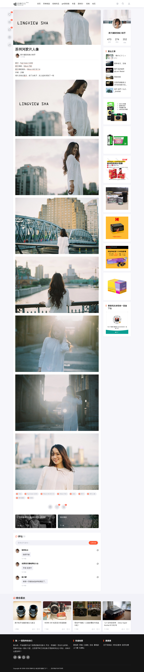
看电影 (96, 645)
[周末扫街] (117, 76)
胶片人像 (92, 494)
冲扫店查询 (117, 645)
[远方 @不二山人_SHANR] (117, 90)
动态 (94, 4)
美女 (73, 494)
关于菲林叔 (107, 645)
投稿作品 (55, 4)
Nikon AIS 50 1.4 (33, 69)
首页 (39, 4)
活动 (91, 645)
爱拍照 (75, 645)
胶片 (17, 63)
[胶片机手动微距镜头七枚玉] (27, 610)
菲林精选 (46, 4)
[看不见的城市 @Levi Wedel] (117, 70)
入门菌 (75, 648)
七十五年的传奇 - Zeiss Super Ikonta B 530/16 (115, 624)
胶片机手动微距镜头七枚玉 (25, 623)
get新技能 (65, 4)
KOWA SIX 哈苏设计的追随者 (56, 623)
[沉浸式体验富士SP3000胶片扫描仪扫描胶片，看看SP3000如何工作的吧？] (117, 83)
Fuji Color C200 (26, 63)
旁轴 (81, 645)
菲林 (31, 498)
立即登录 (93, 543)
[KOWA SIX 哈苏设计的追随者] (57, 610)
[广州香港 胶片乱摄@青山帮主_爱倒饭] (35, 521)
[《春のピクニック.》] (117, 56)
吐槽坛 (81, 648)
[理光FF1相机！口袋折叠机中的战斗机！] (87, 610)
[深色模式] (117, 3)
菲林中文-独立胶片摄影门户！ (39, 668)
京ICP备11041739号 (57, 668)
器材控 (80, 4)
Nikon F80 (28, 66)
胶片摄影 (21, 498)
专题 (73, 4)
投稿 (88, 4)
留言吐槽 (125, 645)
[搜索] (123, 3)
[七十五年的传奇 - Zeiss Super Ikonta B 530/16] (117, 610)
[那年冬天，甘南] (117, 63)
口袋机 (86, 645)
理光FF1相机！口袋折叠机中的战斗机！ (86, 624)
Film (20, 494)
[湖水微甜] (78, 521)
